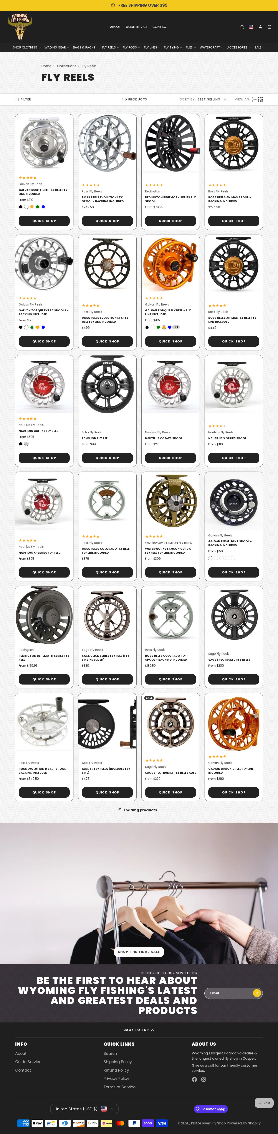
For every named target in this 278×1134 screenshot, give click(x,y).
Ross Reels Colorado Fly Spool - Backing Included (171, 637)
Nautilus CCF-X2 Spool (171, 411)
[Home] (20, 26)
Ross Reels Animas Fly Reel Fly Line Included (234, 292)
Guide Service (136, 27)
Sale (258, 47)
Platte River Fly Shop (208, 1123)
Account (260, 27)
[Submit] (257, 993)
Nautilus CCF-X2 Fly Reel (44, 411)
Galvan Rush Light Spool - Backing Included (234, 526)
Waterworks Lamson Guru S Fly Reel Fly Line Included (171, 526)
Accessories (237, 47)
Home (46, 65)
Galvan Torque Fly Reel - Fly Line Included (171, 292)
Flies (189, 47)
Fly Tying (171, 47)
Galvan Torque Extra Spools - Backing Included (44, 292)
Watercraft (210, 47)
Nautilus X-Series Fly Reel (44, 526)
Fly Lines (150, 47)
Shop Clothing (25, 47)
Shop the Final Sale (139, 952)
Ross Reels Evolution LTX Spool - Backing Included (107, 172)
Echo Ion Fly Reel (107, 411)
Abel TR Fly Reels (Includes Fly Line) (107, 747)
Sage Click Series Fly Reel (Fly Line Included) (107, 637)
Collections (66, 65)
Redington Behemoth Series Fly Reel (44, 637)
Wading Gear (55, 47)
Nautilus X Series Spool (234, 411)
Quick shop (44, 221)
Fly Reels (109, 47)
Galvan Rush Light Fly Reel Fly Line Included (44, 172)
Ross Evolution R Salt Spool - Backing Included (44, 747)
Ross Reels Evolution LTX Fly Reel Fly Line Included (107, 292)
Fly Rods (130, 47)
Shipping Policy (118, 1061)
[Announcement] (139, 5)
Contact (160, 27)
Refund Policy (116, 1070)
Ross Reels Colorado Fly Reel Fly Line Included (107, 526)
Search (110, 1053)
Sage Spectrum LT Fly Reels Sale (171, 747)
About (115, 27)
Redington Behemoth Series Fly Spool (171, 172)
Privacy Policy (116, 1078)
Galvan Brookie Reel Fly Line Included (234, 747)
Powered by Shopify (244, 1123)
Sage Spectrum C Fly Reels (234, 637)
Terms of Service (120, 1087)
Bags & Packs (84, 47)
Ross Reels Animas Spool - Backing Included (234, 172)
